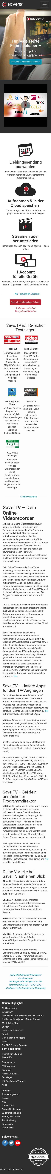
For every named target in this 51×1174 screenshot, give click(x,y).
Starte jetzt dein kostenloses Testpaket (21, 62)
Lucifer (5, 1026)
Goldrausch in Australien (14, 1038)
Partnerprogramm (10, 1094)
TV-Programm (9, 1066)
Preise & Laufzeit (10, 1073)
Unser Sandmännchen (12, 1030)
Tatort (5, 1034)
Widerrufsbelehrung (11, 1113)
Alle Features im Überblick (27, 294)
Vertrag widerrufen (11, 1116)
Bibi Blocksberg (9, 1008)
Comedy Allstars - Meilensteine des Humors (23, 1015)
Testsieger (7, 1077)
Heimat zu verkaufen (12, 1054)
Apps (4, 1085)
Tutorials (6, 1090)
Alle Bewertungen (28, 496)
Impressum (7, 1124)
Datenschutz (8, 1105)
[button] (4, 41)
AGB (4, 1102)
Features (6, 1070)
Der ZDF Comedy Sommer (14, 1045)
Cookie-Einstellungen (12, 1109)
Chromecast (8, 1127)
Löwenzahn (7, 1012)
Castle (5, 1041)
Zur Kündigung (9, 1120)
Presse (5, 1098)
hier (15, 676)
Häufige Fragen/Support (13, 1081)
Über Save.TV (8, 1062)
